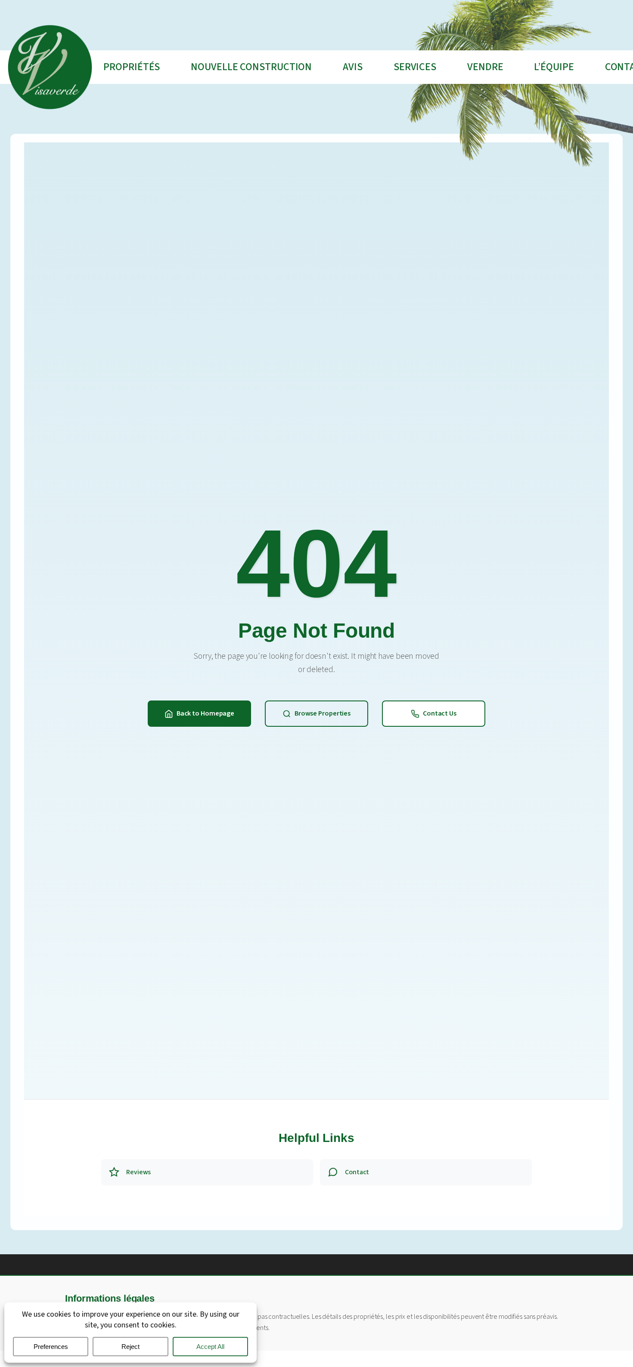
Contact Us (439, 713)
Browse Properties (323, 713)
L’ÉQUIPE (554, 66)
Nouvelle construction (251, 66)
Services (415, 66)
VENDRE (485, 66)
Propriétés (131, 66)
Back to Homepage (205, 713)
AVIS (353, 66)
